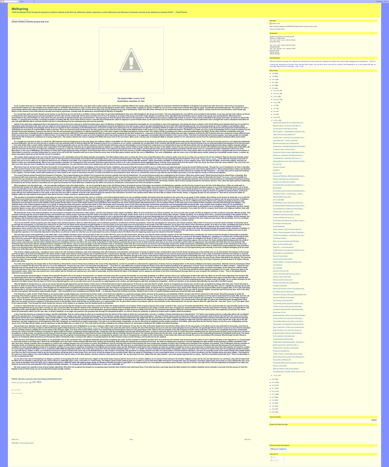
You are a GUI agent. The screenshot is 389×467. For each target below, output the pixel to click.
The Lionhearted (277, 268)
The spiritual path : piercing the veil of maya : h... (287, 158)
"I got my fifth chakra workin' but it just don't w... (287, 273)
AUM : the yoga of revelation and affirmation (286, 241)
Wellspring (20, 9)
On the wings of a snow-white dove (283, 253)
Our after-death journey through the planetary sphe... (288, 303)
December (276, 90)
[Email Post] (30, 382)
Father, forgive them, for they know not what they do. (288, 327)
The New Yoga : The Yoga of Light (283, 211)
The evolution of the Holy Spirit (282, 223)
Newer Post (15, 439)
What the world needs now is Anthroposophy (286, 143)
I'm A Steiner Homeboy (279, 238)
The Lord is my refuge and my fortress (284, 182)
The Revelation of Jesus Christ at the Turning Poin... (288, 202)
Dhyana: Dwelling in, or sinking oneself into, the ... (287, 262)
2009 (273, 412)
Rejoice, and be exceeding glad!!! (282, 244)
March (275, 117)
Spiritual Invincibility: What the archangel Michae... (288, 333)
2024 (273, 79)
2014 (273, 397)
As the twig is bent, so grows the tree (284, 149)
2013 (273, 400)
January (275, 375)
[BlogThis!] (35, 382)
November (276, 93)
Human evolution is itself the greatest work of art (287, 229)
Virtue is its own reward (280, 365)
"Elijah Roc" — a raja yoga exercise (283, 247)
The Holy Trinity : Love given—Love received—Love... (289, 137)
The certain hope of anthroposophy (283, 339)
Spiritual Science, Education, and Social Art (286, 348)
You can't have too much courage (282, 259)
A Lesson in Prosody (279, 167)
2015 (273, 394)
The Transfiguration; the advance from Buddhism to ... (289, 185)
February (276, 120)
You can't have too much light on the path (285, 128)
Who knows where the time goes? (283, 279)
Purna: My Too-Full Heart (280, 256)
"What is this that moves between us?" (284, 134)
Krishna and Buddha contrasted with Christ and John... (289, 205)
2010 (273, 409)
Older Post (247, 439)
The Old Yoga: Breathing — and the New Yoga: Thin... (289, 235)
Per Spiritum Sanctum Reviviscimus (283, 291)
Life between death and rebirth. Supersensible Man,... (288, 309)
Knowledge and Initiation (280, 285)
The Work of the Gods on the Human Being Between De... (290, 294)
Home (131, 439)
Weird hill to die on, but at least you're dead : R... (287, 125)
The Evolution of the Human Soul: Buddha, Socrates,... (289, 220)
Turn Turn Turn (277, 164)
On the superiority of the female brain (284, 336)
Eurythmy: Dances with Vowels (282, 276)
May (274, 111)
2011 (273, 406)
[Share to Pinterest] (40, 382)
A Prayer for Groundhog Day (281, 351)
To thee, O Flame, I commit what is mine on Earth (287, 354)
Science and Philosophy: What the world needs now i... (289, 176)
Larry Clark (276, 23)
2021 (273, 88)
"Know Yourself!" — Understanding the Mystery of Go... (289, 131)
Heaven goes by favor (279, 312)
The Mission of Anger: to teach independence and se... (289, 152)
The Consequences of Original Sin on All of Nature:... (288, 208)
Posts (274, 457)
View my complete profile (277, 29)
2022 (273, 85)
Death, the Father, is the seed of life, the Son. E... (287, 330)
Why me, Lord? (277, 173)
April (274, 114)
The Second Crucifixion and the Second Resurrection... (289, 191)
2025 (273, 76)
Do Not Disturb (277, 188)
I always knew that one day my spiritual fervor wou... (288, 122)
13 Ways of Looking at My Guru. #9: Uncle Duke (287, 306)
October (275, 96)
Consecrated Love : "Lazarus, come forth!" (285, 140)
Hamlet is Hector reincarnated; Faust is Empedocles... (289, 232)
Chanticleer (276, 170)
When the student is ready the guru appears (286, 368)
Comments (275, 460)
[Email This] (33, 382)
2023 (273, 82)
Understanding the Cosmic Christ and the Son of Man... (289, 161)
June (275, 108)
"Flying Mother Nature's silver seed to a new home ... (288, 321)
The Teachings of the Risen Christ (283, 300)
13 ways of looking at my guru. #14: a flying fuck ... (288, 318)
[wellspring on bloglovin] (278, 450)
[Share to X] (36, 382)
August (275, 102)
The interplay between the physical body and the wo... (289, 362)
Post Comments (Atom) (27, 443)
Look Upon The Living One (281, 271)
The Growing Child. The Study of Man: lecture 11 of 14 (289, 371)
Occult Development (279, 226)
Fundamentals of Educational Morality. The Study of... (289, 342)
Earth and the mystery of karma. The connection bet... (289, 288)
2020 (273, 379)
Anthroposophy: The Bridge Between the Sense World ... (289, 146)
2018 (273, 385)
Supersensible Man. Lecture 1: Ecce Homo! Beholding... (289, 315)
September (276, 99)
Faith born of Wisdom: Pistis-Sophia (283, 297)
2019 (273, 382)
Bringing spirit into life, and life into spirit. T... (286, 345)
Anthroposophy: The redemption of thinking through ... (289, 324)
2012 (273, 403)
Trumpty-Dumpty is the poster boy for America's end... (289, 250)
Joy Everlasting (277, 265)
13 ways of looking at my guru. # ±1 (283, 217)
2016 (273, 391)
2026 (273, 73)
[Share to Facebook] (38, 382)
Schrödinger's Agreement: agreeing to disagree (286, 214)
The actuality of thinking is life (282, 359)
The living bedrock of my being (282, 196)
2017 (273, 388)
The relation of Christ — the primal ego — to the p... (288, 193)
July (274, 105)
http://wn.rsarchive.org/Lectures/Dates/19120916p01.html (40, 379)
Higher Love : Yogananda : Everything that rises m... (288, 155)
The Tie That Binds (278, 199)
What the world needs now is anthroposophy (286, 179)
